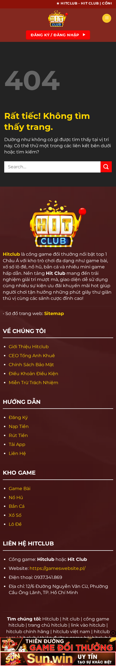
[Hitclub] (58, 18)
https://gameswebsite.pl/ (57, 568)
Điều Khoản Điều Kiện (33, 373)
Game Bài (19, 488)
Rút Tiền (18, 435)
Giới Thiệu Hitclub (29, 346)
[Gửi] (106, 166)
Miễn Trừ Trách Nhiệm (33, 382)
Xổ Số (15, 515)
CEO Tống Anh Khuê (32, 355)
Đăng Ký (18, 417)
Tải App (17, 444)
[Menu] (106, 18)
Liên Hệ (17, 453)
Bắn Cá (16, 506)
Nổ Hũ (16, 497)
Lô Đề (15, 524)
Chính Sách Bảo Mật (31, 364)
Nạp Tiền (19, 426)
